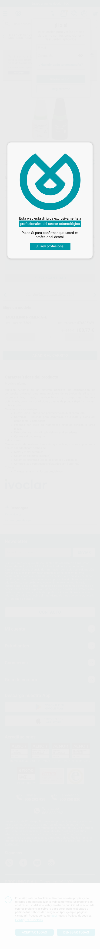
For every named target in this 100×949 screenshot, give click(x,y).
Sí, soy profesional (50, 246)
